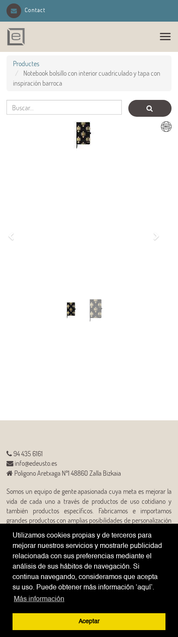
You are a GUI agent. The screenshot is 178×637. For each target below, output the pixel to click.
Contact (35, 10)
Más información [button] (39, 599)
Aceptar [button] (89, 621)
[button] (13, 231)
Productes (26, 63)
